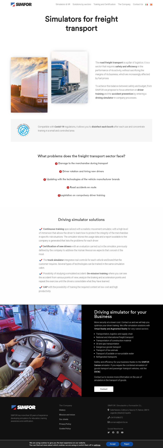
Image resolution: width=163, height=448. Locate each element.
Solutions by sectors (82, 4)
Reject (126, 444)
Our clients (63, 419)
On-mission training (97, 273)
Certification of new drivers (57, 246)
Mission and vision (67, 415)
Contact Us (138, 4)
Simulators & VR (63, 4)
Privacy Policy (65, 424)
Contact (103, 389)
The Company (124, 4)
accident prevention (123, 93)
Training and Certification (105, 4)
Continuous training (54, 229)
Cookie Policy (65, 429)
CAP (45, 287)
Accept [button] (113, 444)
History (62, 410)
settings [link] (97, 445)
